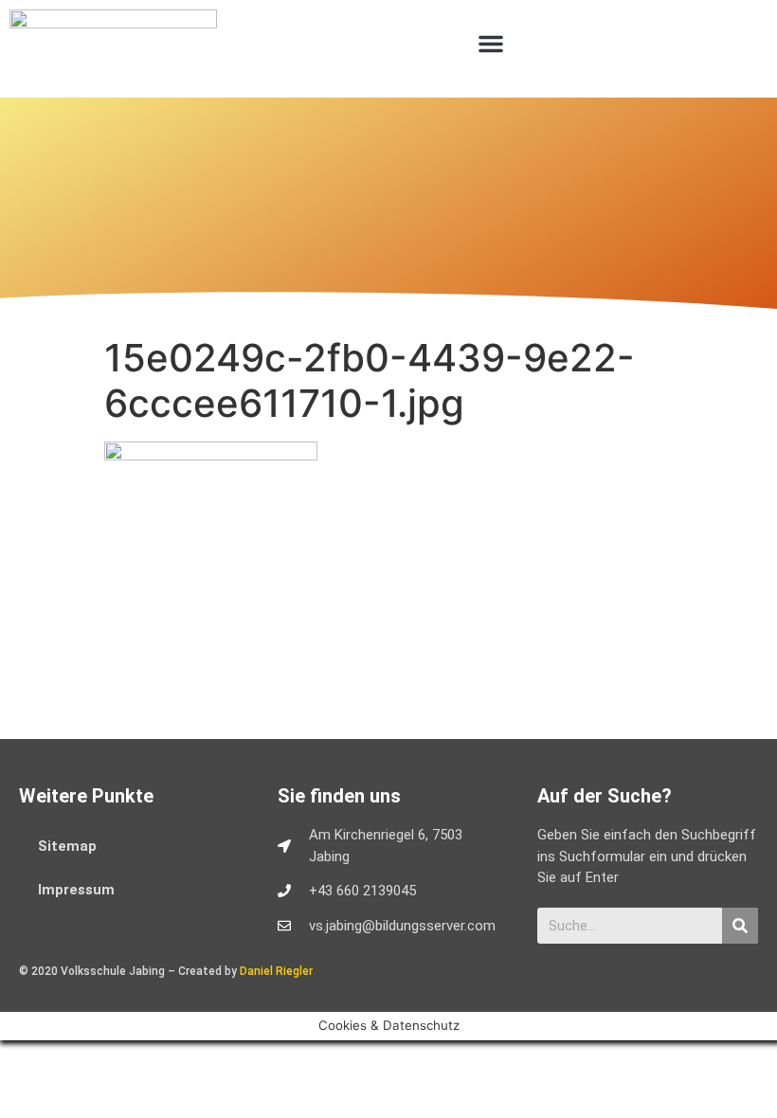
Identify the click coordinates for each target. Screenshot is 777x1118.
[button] (491, 43)
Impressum (76, 889)
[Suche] (740, 926)
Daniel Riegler (276, 971)
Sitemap (67, 846)
